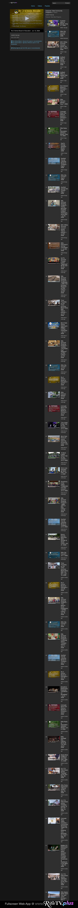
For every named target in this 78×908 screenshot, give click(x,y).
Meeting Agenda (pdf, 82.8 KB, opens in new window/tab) (26, 48)
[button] (27, 18)
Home (33, 6)
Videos (40, 6)
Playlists (47, 6)
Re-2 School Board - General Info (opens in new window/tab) (27, 41)
